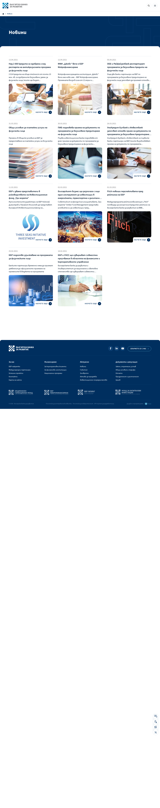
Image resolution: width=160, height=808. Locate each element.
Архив (118, 380)
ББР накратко (14, 366)
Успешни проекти (16, 373)
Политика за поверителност (83, 404)
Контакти (13, 376)
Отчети (119, 373)
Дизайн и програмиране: (135, 404)
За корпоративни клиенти (55, 366)
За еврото (84, 373)
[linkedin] (116, 348)
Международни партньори (19, 370)
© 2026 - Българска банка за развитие (21, 404)
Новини (83, 366)
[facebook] (110, 348)
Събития (83, 370)
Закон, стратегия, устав (126, 366)
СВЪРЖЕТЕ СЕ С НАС (138, 348)
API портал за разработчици (104, 404)
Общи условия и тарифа (125, 370)
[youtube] (122, 348)
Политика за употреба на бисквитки (59, 404)
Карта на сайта (15, 380)
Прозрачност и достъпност (127, 376)
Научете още (42, 112)
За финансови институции (55, 370)
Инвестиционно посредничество (93, 380)
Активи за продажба (88, 376)
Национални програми (53, 373)
